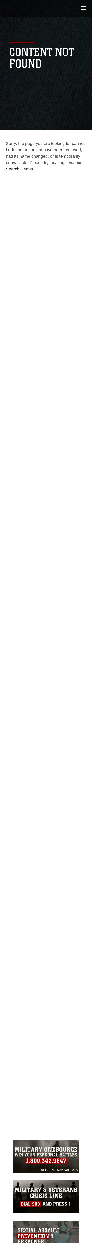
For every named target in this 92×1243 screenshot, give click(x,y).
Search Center (19, 169)
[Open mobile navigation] (83, 8)
